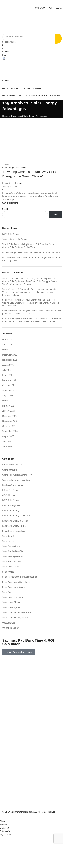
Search (55, 214)
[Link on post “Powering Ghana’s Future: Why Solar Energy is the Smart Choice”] (32, 410)
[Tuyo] (32, 718)
